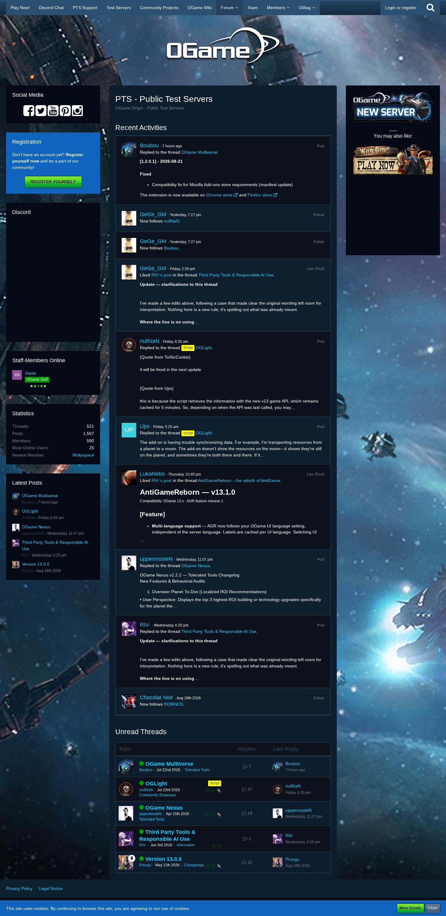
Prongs (28, 571)
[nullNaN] (129, 374)
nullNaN (28, 518)
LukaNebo (152, 474)
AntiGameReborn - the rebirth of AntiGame (239, 480)
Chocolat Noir (156, 697)
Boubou (28, 502)
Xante (30, 373)
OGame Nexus (36, 526)
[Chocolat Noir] (129, 701)
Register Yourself (53, 181)
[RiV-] (129, 651)
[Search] (430, 7)
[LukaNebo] (129, 506)
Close (433, 908)
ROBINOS (173, 704)
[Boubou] (129, 170)
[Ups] (129, 440)
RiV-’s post (161, 274)
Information (186, 845)
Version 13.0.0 (35, 564)
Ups (145, 426)
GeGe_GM (153, 214)
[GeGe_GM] (129, 218)
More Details (410, 908)
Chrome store (219, 194)
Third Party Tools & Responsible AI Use (235, 274)
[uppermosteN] (129, 582)
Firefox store (260, 194)
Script (214, 783)
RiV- (25, 555)
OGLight (30, 511)
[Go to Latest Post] (277, 766)
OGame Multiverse (40, 495)
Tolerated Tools (197, 770)
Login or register (401, 7)
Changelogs (194, 865)
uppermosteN (33, 533)
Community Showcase (157, 795)
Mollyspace (83, 455)
